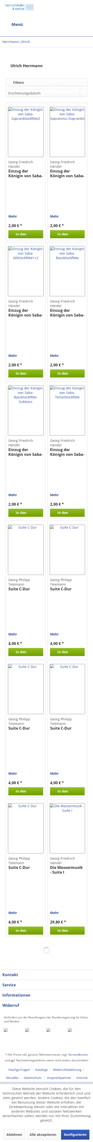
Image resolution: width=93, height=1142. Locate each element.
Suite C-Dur (19, 589)
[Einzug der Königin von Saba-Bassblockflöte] (67, 271)
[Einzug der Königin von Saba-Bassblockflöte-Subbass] (25, 410)
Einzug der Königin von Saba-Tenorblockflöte (67, 452)
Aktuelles (12, 1078)
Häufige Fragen (19, 1069)
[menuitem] (23, 24)
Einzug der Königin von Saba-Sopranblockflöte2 (25, 173)
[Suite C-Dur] (25, 549)
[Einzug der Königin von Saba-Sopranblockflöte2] (25, 131)
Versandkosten (78, 1055)
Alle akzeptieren (43, 1134)
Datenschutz (33, 1078)
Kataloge (41, 1069)
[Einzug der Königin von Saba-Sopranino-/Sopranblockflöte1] (67, 131)
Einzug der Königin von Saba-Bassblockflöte (67, 312)
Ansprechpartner (59, 1078)
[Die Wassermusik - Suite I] (67, 828)
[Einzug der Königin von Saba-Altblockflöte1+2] (25, 271)
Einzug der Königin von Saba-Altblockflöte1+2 (25, 312)
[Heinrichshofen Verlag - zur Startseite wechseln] (20, 10)
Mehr (12, 216)
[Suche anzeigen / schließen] (42, 24)
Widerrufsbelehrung (67, 1069)
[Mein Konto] (74, 24)
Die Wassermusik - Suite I (66, 870)
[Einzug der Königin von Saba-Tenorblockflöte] (67, 410)
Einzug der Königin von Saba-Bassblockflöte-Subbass (25, 452)
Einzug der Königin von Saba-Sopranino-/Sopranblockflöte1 (67, 173)
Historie (82, 1078)
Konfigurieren (75, 1134)
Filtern (18, 82)
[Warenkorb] (62, 24)
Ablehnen (14, 1134)
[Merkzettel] (85, 25)
